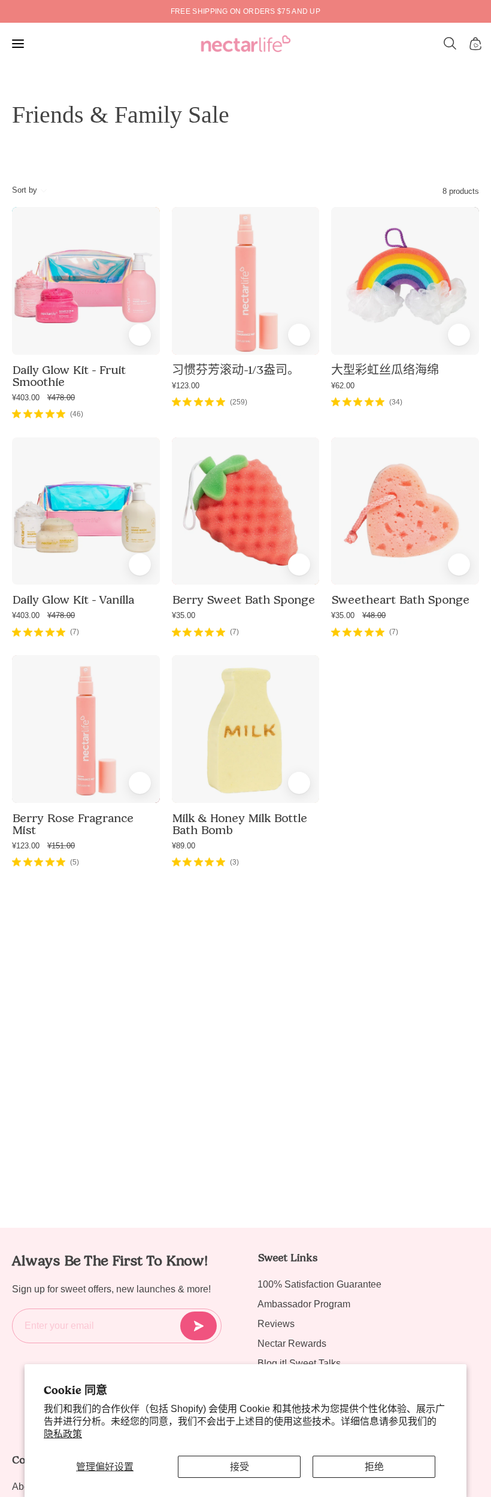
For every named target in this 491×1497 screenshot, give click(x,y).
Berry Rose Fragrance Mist (73, 824)
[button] (450, 43)
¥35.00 (183, 615)
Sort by (24, 189)
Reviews (276, 1324)
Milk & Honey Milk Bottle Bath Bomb (239, 824)
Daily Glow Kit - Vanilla (73, 600)
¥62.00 (342, 385)
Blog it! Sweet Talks (299, 1363)
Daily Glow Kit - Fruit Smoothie (69, 376)
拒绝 (374, 1467)
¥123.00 (185, 385)
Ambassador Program (303, 1304)
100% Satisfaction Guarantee (319, 1284)
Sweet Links (287, 1258)
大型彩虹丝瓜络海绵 (385, 370)
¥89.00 (183, 845)
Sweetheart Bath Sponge (400, 600)
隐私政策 (63, 1434)
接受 (239, 1467)
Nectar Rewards (291, 1343)
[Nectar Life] (245, 44)
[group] (245, 11)
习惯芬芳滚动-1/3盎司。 (235, 370)
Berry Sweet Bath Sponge (243, 600)
